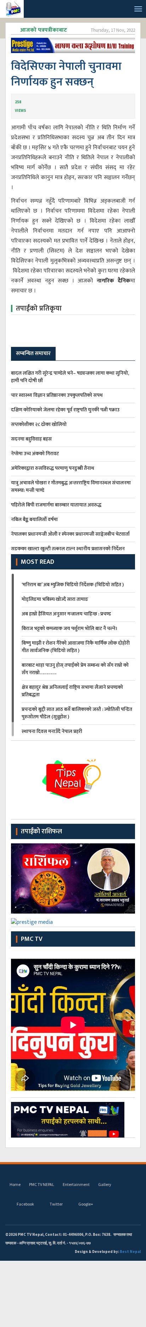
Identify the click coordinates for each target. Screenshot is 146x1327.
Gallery (104, 1184)
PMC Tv (32, 939)
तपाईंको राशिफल (41, 831)
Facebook (25, 1204)
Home (15, 1184)
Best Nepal (130, 1251)
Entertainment (76, 1184)
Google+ (85, 1204)
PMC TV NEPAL (41, 1184)
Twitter (56, 1204)
